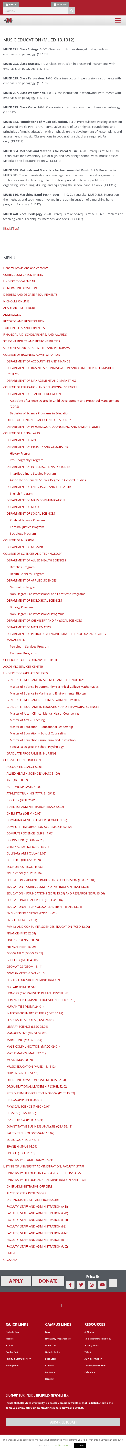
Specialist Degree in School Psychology (37, 747)
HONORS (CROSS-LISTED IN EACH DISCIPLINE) (38, 993)
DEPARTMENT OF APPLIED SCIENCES (32, 580)
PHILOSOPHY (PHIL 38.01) (24, 1100)
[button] (118, 20)
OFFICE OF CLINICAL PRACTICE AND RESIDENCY (39, 420)
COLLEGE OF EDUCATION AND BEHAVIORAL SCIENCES (40, 387)
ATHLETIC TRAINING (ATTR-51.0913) (31, 793)
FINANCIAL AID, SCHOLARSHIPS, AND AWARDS (35, 334)
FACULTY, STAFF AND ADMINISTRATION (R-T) (37, 1240)
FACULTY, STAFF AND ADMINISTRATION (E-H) (37, 1220)
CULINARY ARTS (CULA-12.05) (26, 853)
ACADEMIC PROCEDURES (20, 308)
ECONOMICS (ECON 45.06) (24, 867)
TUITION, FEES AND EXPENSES (24, 328)
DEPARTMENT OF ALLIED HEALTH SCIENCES (36, 560)
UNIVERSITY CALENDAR (19, 281)
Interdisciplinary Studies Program (33, 473)
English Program (21, 494)
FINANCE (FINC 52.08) (21, 933)
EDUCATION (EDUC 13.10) (24, 873)
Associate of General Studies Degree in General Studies (48, 480)
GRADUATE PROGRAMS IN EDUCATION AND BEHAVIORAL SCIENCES (53, 707)
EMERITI (12, 1253)
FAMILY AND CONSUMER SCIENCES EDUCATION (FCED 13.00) (48, 927)
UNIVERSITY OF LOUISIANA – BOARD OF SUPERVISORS (44, 1173)
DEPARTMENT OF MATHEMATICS (29, 627)
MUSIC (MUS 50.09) (20, 1060)
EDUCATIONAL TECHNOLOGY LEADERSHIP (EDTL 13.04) (44, 907)
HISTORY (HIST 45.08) (21, 987)
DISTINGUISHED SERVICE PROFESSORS (33, 1200)
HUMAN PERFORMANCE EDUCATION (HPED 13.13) (41, 1000)
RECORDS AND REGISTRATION (24, 321)
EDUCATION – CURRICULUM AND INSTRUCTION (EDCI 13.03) (48, 887)
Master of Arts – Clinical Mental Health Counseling (44, 713)
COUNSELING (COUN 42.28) (25, 840)
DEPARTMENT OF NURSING (25, 547)
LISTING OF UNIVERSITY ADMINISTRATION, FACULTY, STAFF (43, 1166)
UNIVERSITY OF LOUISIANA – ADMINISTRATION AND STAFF (47, 1180)
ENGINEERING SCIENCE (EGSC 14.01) (31, 913)
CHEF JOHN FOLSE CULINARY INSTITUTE (30, 660)
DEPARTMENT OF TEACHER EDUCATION (34, 394)
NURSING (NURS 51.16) (22, 1073)
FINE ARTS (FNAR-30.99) (23, 940)
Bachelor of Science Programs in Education (39, 413)
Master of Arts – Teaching (27, 720)
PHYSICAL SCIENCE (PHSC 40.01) (28, 1106)
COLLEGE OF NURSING (18, 540)
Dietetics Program (22, 567)
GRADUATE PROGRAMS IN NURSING (31, 753)
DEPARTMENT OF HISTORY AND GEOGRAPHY (37, 447)
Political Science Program (27, 520)
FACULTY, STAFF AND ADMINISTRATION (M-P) (37, 1233)
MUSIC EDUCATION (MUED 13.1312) (31, 1066)
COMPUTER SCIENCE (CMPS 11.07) (30, 833)
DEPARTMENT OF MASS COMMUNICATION (36, 500)
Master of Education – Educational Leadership (41, 727)
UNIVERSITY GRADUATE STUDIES (25, 673)
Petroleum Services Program (29, 646)
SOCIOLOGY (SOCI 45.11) (23, 1140)
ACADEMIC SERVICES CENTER (23, 667)
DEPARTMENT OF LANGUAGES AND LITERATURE (39, 487)
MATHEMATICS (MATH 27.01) (26, 1053)
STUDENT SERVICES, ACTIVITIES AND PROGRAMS (36, 348)
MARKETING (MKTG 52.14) (24, 1040)
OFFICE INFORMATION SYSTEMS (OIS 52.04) (36, 1080)
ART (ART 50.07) (17, 780)
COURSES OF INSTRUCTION (22, 760)
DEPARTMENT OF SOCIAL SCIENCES (31, 513)
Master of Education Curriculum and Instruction (43, 740)
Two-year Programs (23, 653)
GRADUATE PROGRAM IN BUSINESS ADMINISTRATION (44, 700)
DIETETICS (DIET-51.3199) (24, 860)
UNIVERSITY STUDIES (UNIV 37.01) (30, 1160)
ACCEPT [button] (80, 1445)
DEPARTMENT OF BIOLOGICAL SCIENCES (34, 600)
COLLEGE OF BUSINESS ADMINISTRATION (31, 355)
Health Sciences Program (27, 574)
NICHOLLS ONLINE (16, 301)
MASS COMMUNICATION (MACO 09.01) (33, 1046)
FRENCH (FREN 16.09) (21, 947)
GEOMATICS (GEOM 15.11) (24, 966)
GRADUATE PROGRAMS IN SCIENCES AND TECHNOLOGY (45, 680)
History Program (21, 453)
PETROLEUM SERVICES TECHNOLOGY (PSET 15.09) (41, 1093)
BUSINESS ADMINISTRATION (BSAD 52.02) (35, 807)
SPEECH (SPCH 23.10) (21, 1153)
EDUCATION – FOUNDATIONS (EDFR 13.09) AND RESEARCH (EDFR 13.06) (56, 893)
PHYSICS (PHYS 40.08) (21, 1113)
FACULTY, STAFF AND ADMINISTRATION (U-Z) (37, 1246)
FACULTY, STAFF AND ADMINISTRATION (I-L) (36, 1226)
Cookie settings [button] (62, 1445)
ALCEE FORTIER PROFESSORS (26, 1193)
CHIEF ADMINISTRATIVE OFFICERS (29, 1186)
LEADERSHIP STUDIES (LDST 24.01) (30, 1020)
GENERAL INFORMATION (20, 288)
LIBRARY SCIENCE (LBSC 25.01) (27, 1027)
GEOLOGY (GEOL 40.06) (22, 960)
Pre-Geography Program (26, 460)
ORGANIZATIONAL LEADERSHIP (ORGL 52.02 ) (37, 1086)
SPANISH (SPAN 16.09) (22, 1146)
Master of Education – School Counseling (38, 733)
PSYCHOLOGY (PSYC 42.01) (25, 1120)
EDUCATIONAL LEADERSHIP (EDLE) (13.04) (35, 900)
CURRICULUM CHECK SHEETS (23, 275)
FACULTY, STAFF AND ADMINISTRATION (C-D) (37, 1213)
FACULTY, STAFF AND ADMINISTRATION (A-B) (37, 1206)
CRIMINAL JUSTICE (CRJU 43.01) (28, 847)
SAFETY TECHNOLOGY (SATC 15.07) (30, 1133)
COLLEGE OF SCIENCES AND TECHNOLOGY (32, 554)
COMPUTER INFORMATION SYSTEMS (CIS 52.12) (39, 827)
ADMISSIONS (12, 315)
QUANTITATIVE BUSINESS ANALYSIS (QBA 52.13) (39, 1126)
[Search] (71, 10)
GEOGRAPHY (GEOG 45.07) (25, 953)
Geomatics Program (23, 587)
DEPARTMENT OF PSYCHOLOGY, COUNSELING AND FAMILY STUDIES (53, 427)
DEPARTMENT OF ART (21, 440)
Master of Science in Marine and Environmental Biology (48, 693)
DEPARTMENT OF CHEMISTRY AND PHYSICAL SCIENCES (44, 620)
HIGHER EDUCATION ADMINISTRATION (33, 980)
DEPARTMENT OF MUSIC (23, 507)
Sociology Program (23, 533)
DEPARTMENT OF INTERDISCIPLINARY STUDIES (39, 467)
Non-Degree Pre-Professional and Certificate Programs (47, 594)
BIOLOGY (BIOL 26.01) (21, 800)
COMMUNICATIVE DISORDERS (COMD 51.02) (37, 820)
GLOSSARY (10, 1260)
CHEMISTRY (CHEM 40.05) (24, 813)
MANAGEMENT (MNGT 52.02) (26, 1033)
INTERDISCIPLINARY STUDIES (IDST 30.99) (35, 1013)
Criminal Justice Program (27, 527)
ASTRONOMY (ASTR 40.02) (24, 787)
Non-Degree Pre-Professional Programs (37, 614)
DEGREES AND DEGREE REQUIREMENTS (30, 295)
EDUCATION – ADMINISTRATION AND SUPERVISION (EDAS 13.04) (51, 880)
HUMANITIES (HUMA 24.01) (25, 1006)
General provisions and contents (25, 268)
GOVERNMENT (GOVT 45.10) (26, 973)
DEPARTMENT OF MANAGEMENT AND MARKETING (41, 381)
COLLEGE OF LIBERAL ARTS (21, 433)
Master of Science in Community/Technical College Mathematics (54, 687)
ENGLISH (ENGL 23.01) (22, 920)
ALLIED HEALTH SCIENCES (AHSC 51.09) (33, 773)
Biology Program (21, 607)
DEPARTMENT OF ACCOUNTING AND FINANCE (38, 361)
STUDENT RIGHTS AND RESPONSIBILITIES (31, 341)
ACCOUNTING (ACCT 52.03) (25, 767)
